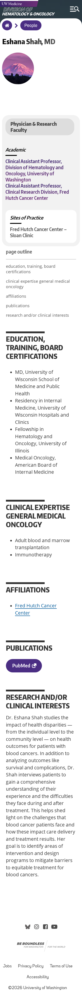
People (30, 26)
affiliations (16, 296)
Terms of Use (61, 966)
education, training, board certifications (30, 268)
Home (6, 28)
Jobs (7, 966)
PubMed (21, 665)
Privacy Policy (31, 966)
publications (18, 305)
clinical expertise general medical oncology (38, 283)
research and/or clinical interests (37, 315)
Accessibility (38, 977)
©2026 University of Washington (37, 988)
